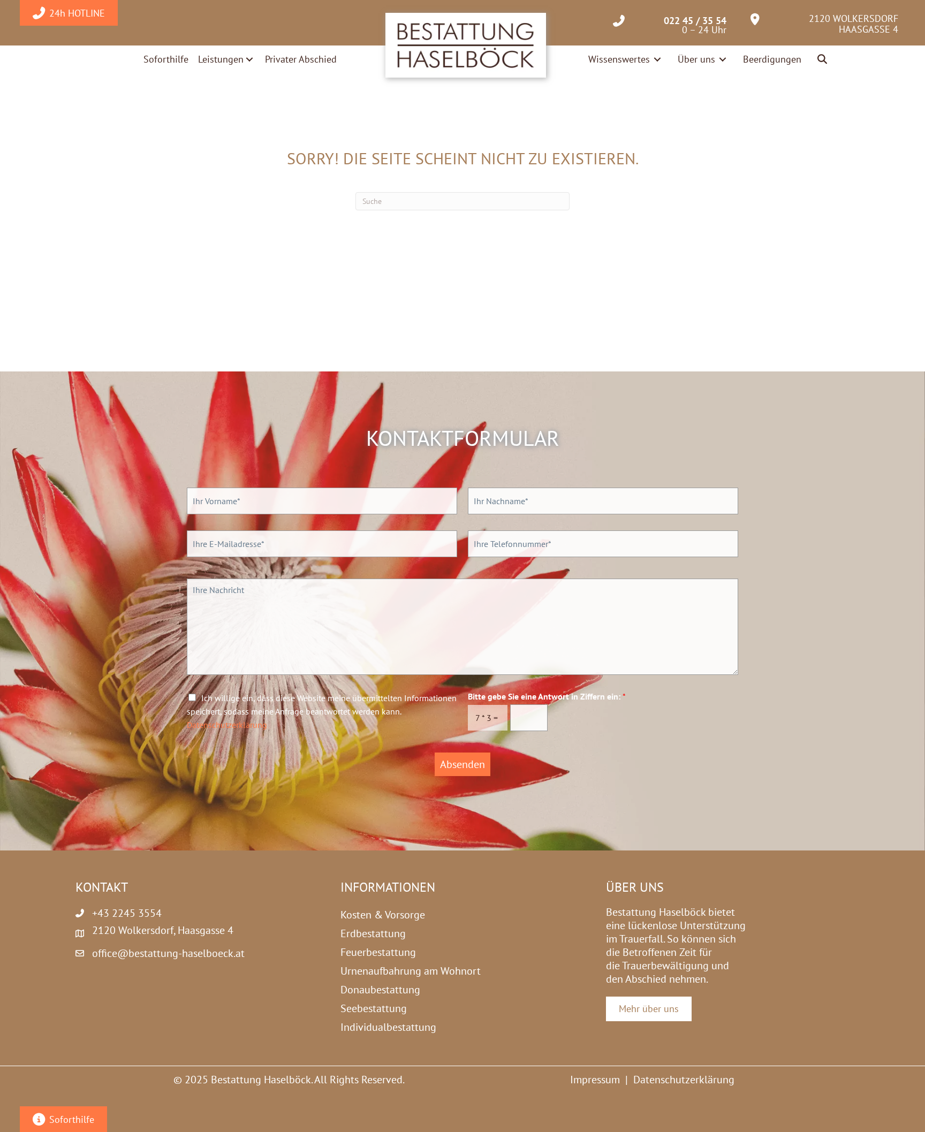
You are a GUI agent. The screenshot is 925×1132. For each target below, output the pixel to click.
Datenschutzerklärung (227, 724)
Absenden (462, 764)
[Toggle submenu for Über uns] (722, 59)
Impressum (595, 1080)
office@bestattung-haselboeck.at (168, 953)
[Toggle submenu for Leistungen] (249, 59)
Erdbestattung (373, 933)
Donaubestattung (380, 990)
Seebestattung (373, 1008)
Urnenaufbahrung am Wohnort (410, 971)
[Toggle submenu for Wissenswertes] (657, 59)
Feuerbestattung (378, 952)
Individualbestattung (388, 1027)
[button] (823, 59)
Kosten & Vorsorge (382, 915)
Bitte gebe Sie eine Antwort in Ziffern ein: (547, 696)
